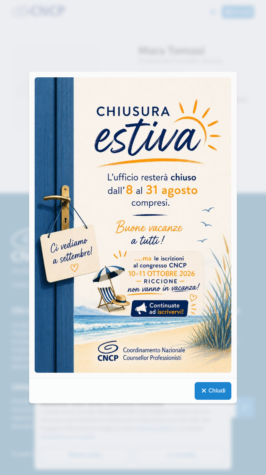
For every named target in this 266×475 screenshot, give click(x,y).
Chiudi (216, 390)
